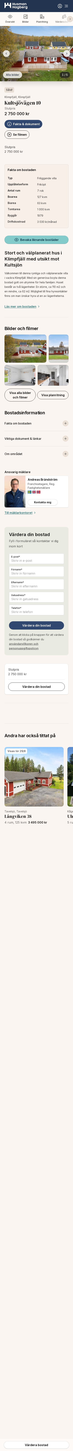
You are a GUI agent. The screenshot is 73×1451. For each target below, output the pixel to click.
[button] (36, 360)
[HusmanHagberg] (16, 6)
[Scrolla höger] (70, 19)
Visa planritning (53, 395)
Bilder (25, 21)
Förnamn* (16, 569)
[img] (29, 492)
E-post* (15, 556)
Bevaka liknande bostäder (39, 240)
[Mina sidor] (60, 6)
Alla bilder (12, 74)
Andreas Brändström (42, 479)
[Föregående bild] (6, 53)
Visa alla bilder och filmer (20, 395)
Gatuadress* (18, 595)
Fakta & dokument (26, 124)
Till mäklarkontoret (18, 513)
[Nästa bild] (66, 53)
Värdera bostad (36, 1445)
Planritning (42, 21)
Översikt (10, 21)
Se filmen (20, 134)
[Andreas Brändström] (14, 491)
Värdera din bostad (36, 625)
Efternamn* (17, 582)
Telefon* (16, 608)
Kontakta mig (42, 502)
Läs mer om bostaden (20, 306)
